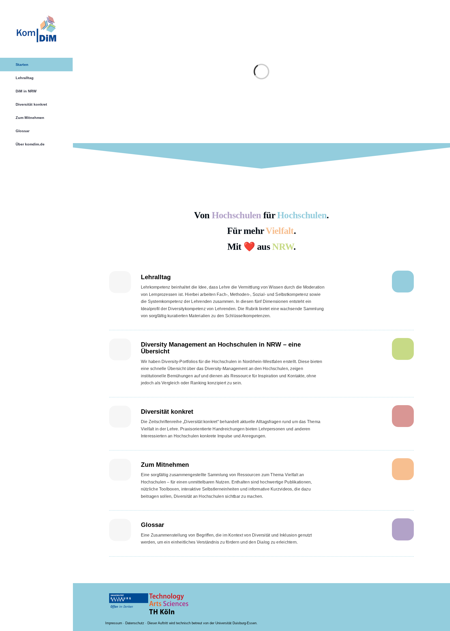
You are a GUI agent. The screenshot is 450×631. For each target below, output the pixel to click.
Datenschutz (134, 623)
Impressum (113, 623)
